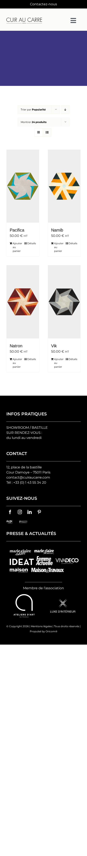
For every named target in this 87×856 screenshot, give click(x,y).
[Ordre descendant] (65, 109)
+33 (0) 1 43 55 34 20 (29, 482)
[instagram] (20, 512)
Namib (57, 230)
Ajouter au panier (17, 247)
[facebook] (10, 512)
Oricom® (51, 631)
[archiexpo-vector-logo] (9, 522)
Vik (54, 346)
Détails (31, 243)
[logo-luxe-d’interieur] (62, 601)
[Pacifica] (23, 186)
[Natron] (23, 301)
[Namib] (64, 186)
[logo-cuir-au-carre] (24, 19)
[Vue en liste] (47, 132)
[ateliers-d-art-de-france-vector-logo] (24, 596)
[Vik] (64, 301)
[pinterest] (39, 512)
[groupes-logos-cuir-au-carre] (43, 547)
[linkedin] (29, 512)
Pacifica (17, 230)
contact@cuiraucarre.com (28, 477)
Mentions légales (41, 626)
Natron (16, 346)
